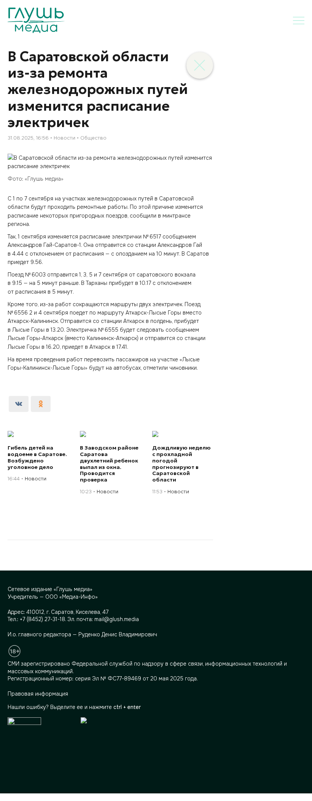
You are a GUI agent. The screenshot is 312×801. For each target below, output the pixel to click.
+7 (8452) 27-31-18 (42, 619)
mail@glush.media (116, 619)
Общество (93, 138)
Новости (64, 138)
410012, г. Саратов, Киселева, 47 (67, 612)
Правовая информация (38, 693)
